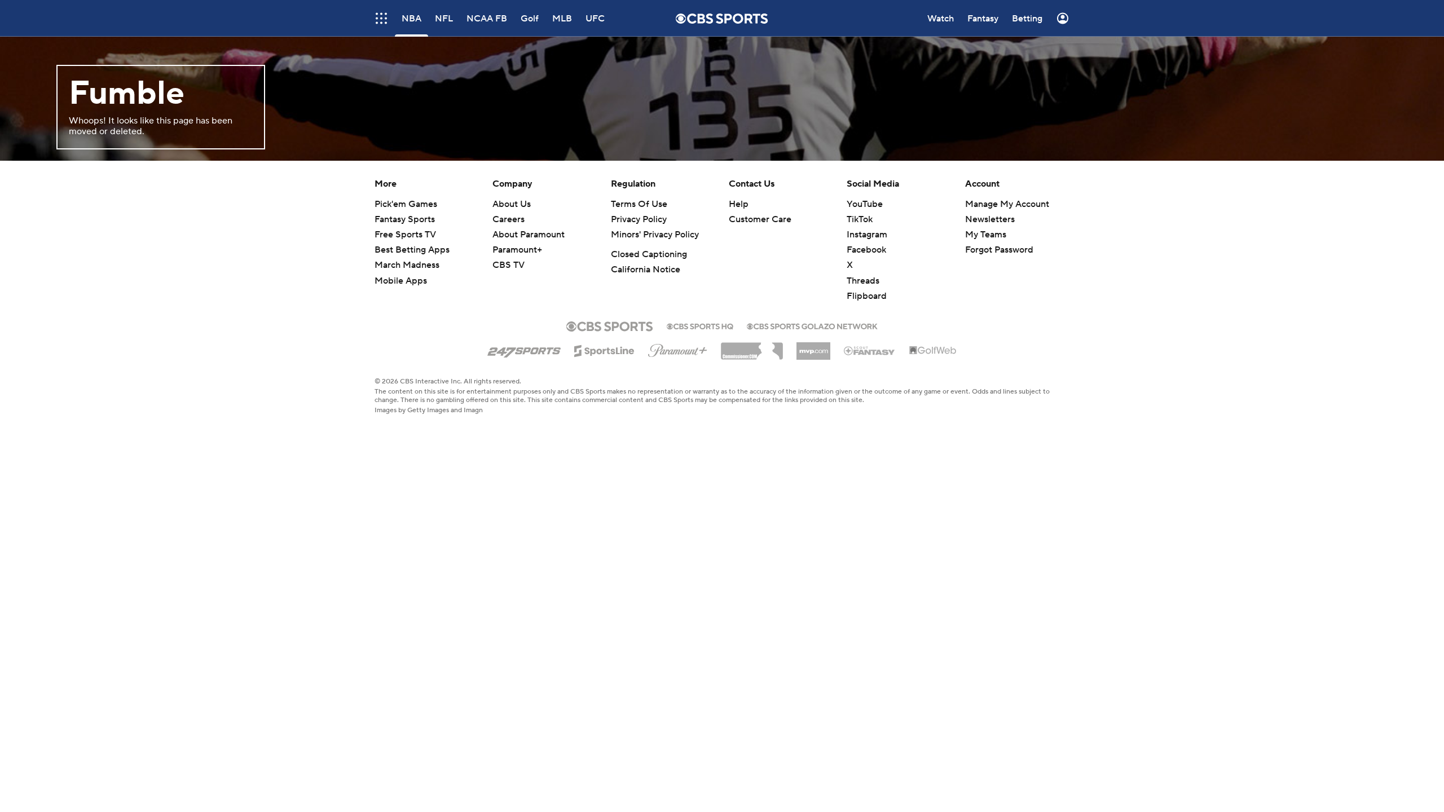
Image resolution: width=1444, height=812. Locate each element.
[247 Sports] (524, 349)
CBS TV (508, 265)
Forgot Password (999, 249)
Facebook (866, 249)
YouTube (865, 204)
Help (739, 204)
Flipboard (867, 296)
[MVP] (813, 346)
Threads (863, 280)
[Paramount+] (677, 348)
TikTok (860, 219)
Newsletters (990, 219)
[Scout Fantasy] (870, 350)
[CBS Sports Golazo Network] (812, 325)
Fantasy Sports (405, 219)
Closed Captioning (649, 254)
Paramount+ (517, 249)
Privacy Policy (639, 219)
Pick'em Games (406, 204)
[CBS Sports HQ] (700, 325)
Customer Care (760, 219)
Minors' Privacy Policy (655, 234)
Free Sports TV (405, 234)
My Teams (985, 234)
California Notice (645, 269)
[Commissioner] (752, 346)
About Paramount (528, 234)
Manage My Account (1007, 204)
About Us (511, 204)
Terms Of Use (639, 204)
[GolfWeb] (933, 350)
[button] (381, 18)
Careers (508, 219)
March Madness (407, 265)
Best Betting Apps (412, 249)
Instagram (867, 234)
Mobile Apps (401, 280)
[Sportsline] (604, 349)
